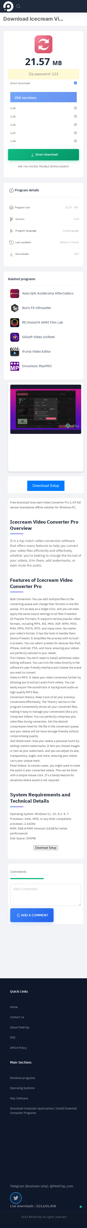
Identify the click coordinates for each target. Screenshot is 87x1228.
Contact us (17, 1017)
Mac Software (19, 1098)
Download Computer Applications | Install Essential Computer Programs (43, 1110)
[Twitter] (16, 1198)
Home (14, 1007)
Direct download (46, 154)
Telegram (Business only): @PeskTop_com (41, 1186)
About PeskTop (19, 1027)
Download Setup (46, 486)
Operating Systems (22, 1088)
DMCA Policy (18, 1048)
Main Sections (20, 1062)
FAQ (12, 1037)
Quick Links (19, 991)
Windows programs (22, 1078)
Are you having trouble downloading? (43, 166)
